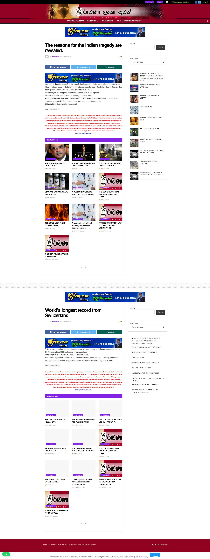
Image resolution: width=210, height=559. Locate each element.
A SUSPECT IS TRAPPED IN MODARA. (145, 352)
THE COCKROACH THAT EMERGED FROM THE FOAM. (109, 194)
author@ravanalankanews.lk (83, 133)
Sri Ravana (55, 56)
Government (107, 21)
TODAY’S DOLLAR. (146, 106)
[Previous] (81, 267)
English (149, 2)
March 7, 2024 (104, 169)
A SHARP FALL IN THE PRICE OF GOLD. (145, 363)
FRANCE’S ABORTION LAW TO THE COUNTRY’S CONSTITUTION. (110, 225)
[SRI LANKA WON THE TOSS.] (134, 132)
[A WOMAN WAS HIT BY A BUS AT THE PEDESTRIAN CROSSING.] (134, 176)
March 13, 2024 (51, 169)
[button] (6, 554)
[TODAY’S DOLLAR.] (134, 110)
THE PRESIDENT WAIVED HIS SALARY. (55, 164)
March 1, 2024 (104, 200)
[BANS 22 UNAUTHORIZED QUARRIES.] (134, 165)
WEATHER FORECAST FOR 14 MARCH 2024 (146, 347)
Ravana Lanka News (75, 21)
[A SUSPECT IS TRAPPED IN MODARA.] (134, 99)
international (54, 109)
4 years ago (67, 56)
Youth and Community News (129, 21)
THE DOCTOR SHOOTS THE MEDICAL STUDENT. (110, 164)
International (92, 21)
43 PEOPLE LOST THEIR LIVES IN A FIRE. (55, 224)
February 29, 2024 (79, 231)
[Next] (85, 267)
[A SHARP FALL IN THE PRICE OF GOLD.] (134, 121)
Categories (134, 59)
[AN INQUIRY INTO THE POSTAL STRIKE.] (134, 143)
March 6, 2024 (50, 197)
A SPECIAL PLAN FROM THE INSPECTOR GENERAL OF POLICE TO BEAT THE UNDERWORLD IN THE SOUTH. (146, 340)
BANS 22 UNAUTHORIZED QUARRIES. (145, 384)
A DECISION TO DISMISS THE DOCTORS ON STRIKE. (83, 193)
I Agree (154, 556)
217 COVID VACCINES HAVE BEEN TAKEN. (56, 193)
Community (51, 159)
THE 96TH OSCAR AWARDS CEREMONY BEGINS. (83, 164)
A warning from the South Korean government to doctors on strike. (82, 225)
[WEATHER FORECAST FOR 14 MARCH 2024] (134, 88)
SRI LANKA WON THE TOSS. (149, 128)
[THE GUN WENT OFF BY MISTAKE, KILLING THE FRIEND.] (134, 154)
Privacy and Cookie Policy (139, 557)
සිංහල (159, 2)
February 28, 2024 (52, 259)
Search (132, 43)
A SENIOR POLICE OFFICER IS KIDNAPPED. (56, 255)
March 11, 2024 (77, 169)
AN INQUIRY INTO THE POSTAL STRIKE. (145, 373)
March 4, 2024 (77, 197)
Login (206, 2)
